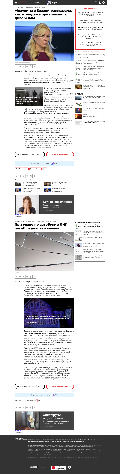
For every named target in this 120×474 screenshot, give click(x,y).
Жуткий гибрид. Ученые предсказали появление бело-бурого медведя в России (94, 80)
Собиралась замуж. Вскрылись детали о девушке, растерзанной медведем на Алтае (93, 226)
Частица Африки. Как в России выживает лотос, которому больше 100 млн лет (93, 251)
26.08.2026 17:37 (19, 221)
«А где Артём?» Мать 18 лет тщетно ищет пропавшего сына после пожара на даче (93, 68)
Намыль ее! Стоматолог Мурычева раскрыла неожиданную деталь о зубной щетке (93, 62)
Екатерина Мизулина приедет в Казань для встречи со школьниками (32, 190)
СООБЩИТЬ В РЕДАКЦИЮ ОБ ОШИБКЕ (73, 441)
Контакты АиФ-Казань (47, 440)
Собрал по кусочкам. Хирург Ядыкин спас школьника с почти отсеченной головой (94, 56)
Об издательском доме (35, 438)
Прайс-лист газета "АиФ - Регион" (66, 440)
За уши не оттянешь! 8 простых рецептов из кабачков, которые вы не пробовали (94, 87)
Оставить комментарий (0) (60, 154)
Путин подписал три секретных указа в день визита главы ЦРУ (94, 121)
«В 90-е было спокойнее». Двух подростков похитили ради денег (93, 238)
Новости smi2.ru (21, 214)
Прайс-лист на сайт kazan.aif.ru (87, 440)
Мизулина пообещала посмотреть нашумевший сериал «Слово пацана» (62, 190)
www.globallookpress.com (22, 62)
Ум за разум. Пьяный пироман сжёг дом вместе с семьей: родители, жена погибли (47, 317)
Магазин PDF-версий (60, 438)
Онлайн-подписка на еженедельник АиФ (80, 438)
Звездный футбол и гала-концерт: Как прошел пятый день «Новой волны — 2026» (90, 29)
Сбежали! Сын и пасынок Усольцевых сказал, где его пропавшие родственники (94, 74)
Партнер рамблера (44, 467)
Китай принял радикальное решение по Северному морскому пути (94, 97)
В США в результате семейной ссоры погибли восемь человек (94, 115)
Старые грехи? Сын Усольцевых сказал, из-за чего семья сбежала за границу (93, 232)
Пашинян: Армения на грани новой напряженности (93, 109)
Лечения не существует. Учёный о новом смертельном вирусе (93, 256)
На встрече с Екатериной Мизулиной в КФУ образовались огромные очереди (32, 184)
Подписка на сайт (33, 440)
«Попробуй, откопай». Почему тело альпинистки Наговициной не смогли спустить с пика (93, 245)
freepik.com (18, 272)
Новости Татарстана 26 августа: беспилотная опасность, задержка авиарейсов (90, 44)
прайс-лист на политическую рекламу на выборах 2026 (44, 441)
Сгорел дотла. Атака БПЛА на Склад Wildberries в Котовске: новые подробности (90, 36)
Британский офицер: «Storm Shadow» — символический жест (94, 103)
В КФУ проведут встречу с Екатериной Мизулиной (60, 183)
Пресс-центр (48, 438)
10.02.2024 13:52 (19, 7)
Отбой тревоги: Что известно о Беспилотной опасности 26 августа (90, 21)
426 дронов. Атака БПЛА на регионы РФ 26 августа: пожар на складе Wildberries (90, 14)
